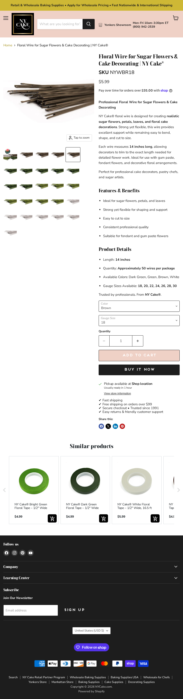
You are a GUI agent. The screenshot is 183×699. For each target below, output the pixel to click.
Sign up (74, 610)
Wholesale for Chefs (156, 677)
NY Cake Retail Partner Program (44, 677)
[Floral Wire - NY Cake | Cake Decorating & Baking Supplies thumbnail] (26, 155)
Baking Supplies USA (124, 677)
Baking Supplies (89, 682)
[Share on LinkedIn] (115, 426)
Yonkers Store (38, 682)
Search (13, 677)
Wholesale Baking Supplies (88, 677)
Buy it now (139, 369)
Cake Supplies (113, 682)
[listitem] (34, 490)
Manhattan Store (62, 682)
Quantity (104, 331)
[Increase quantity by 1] (137, 340)
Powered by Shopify (91, 691)
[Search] (89, 24)
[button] (4, 490)
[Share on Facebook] (101, 426)
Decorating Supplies (141, 682)
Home (7, 45)
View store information (117, 393)
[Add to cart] (52, 518)
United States (89, 631)
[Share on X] (108, 426)
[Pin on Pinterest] (122, 426)
